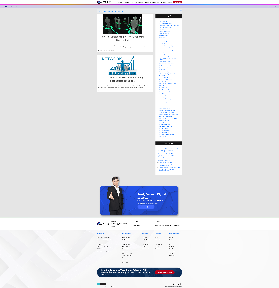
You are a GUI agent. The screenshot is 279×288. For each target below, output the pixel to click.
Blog (99, 11)
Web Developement (164, 132)
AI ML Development (164, 21)
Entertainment (126, 246)
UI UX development (164, 128)
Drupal (171, 248)
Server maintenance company (166, 112)
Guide (109, 11)
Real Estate (125, 251)
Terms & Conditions (100, 286)
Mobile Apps (162, 85)
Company (121, 2)
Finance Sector (126, 248)
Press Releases (162, 93)
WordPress (172, 251)
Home (180, 10)
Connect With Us (162, 272)
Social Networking (127, 244)
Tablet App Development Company (168, 118)
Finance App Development (165, 54)
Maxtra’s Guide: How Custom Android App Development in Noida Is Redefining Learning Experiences (169, 169)
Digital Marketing (163, 35)
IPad (170, 239)
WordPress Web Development (166, 134)
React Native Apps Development (167, 102)
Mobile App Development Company (168, 83)
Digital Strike (162, 37)
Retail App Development (165, 108)
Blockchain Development (165, 27)
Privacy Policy (109, 286)
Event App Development (165, 52)
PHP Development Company (166, 91)
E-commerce (162, 39)
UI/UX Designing (101, 244)
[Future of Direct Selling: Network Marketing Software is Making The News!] (122, 24)
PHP (170, 244)
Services (127, 2)
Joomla (171, 253)
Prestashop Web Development (167, 96)
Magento (171, 246)
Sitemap (157, 246)
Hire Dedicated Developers (140, 2)
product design (162, 98)
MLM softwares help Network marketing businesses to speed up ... (122, 79)
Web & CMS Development (104, 242)
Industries (153, 2)
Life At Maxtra (145, 239)
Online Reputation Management (167, 89)
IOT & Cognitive (101, 248)
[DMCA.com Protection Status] (101, 283)
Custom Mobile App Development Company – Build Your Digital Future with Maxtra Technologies (168, 164)
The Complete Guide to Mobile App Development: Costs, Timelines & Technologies (167, 155)
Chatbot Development (164, 31)
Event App (125, 262)
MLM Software (111, 50)
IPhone (171, 237)
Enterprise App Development (166, 48)
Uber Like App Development (166, 126)
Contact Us (177, 2)
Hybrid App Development (165, 72)
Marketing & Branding (102, 246)
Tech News (104, 11)
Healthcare (125, 239)
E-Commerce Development (104, 239)
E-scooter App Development (166, 41)
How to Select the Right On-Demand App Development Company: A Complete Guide (168, 150)
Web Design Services (164, 130)
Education (124, 260)
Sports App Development (165, 116)
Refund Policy (116, 286)
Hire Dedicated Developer (165, 67)
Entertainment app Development (167, 50)
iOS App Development (164, 77)
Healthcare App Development (166, 63)
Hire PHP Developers (164, 70)
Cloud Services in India (164, 33)
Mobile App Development (103, 237)
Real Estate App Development (166, 104)
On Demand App (163, 87)
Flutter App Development (165, 56)
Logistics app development (166, 79)
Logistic (124, 242)
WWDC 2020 (162, 136)
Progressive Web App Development (168, 100)
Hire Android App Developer (166, 65)
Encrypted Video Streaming (166, 46)
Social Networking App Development (168, 114)
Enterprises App (126, 237)
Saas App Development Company (167, 110)
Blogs (156, 237)
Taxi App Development (164, 120)
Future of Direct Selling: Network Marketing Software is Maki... (122, 38)
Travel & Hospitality (127, 255)
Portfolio (169, 2)
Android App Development (165, 23)
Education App (162, 44)
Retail (123, 257)
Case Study (113, 11)
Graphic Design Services (165, 61)
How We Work (145, 244)
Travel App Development (165, 124)
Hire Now (144, 242)
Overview (144, 237)
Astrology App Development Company (169, 25)
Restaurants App (163, 106)
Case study (161, 29)
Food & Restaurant (127, 253)
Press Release (120, 11)
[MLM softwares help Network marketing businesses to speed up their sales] (122, 65)
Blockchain (172, 255)
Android (171, 242)
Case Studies (161, 2)
